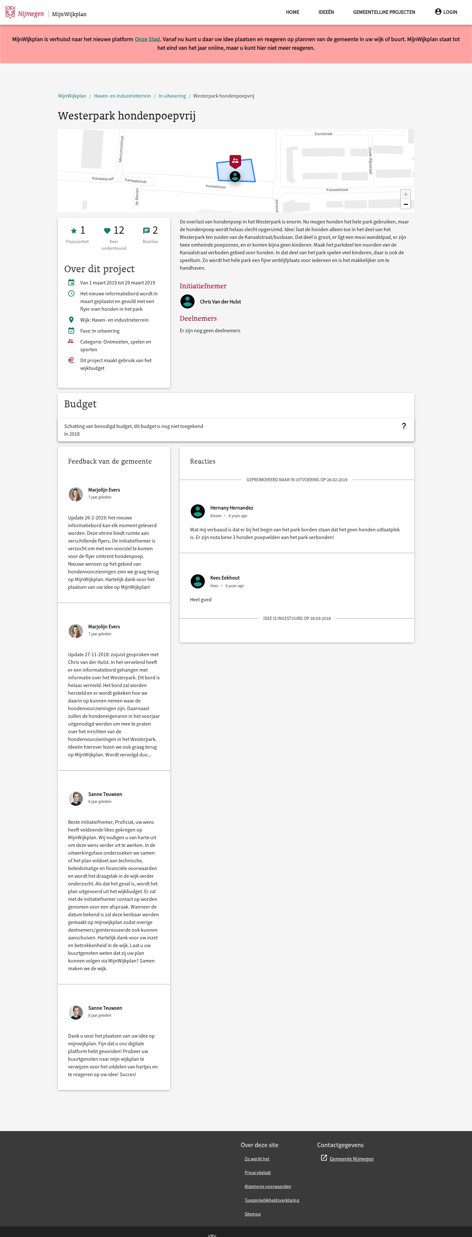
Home (292, 12)
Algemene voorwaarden (268, 1186)
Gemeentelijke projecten (384, 12)
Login (450, 12)
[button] (405, 194)
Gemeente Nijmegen (352, 1158)
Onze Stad (147, 39)
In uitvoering (172, 95)
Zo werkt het (257, 1159)
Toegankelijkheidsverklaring (272, 1200)
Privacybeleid (258, 1172)
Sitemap (253, 1214)
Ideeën (326, 12)
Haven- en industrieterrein (122, 95)
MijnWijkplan (72, 95)
